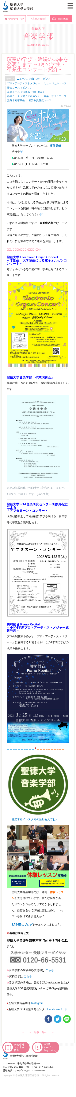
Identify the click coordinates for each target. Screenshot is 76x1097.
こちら (50, 970)
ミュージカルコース (55, 83)
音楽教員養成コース (39, 100)
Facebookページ (57, 1009)
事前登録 (55, 145)
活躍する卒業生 (16, 100)
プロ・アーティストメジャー (23, 83)
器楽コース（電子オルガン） (23, 96)
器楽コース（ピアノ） (20, 87)
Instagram (37, 1003)
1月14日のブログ (22, 924)
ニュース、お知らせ (28, 78)
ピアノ (47, 78)
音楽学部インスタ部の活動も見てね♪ (35, 819)
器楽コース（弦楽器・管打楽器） (26, 91)
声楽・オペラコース (55, 96)
